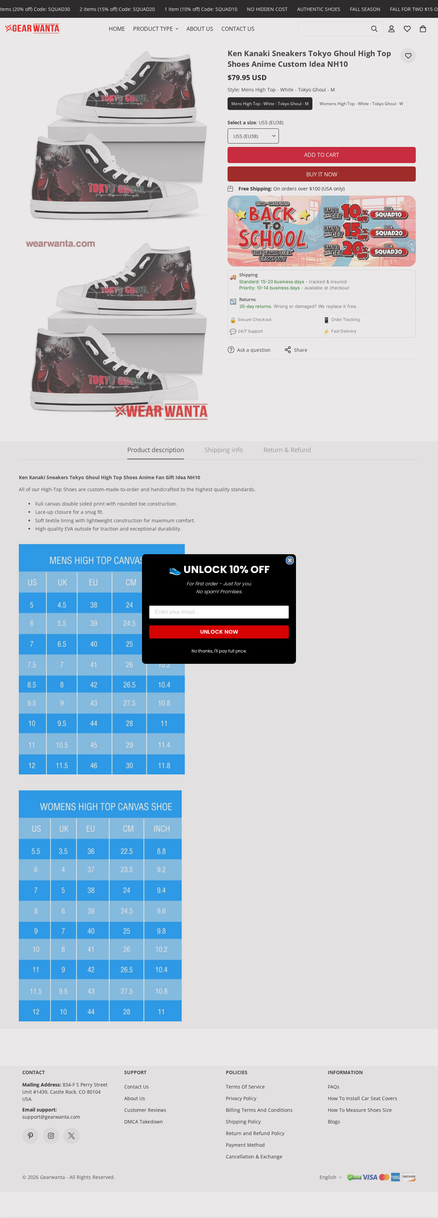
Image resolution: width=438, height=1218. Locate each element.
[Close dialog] (289, 560)
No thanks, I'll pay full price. (219, 651)
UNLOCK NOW (219, 632)
